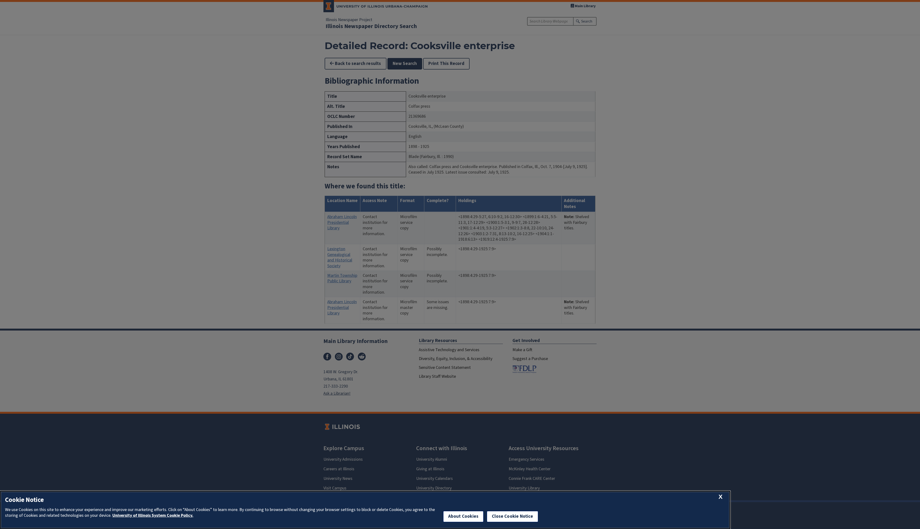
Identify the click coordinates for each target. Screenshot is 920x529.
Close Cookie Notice (512, 516)
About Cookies (463, 516)
